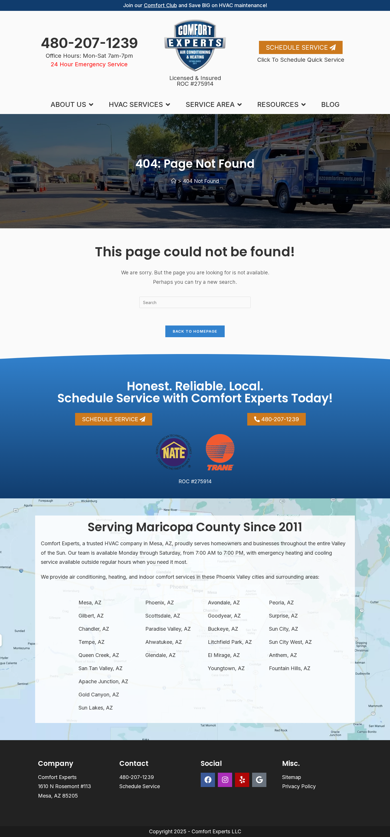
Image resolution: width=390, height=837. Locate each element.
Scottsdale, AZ (162, 616)
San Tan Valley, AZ (100, 668)
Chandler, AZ (94, 629)
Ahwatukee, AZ (163, 642)
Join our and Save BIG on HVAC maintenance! (195, 5)
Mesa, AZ (90, 603)
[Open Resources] (303, 104)
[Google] (259, 780)
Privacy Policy (299, 786)
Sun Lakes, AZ (96, 708)
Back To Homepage (195, 331)
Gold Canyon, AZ (99, 695)
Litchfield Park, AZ (230, 642)
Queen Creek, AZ (99, 655)
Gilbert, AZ (91, 616)
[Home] (173, 181)
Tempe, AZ (91, 642)
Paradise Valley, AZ (168, 629)
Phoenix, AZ (159, 603)
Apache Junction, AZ (103, 681)
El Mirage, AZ (224, 655)
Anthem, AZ (283, 655)
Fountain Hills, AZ (289, 668)
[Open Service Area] (239, 104)
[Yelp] (242, 780)
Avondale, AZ (224, 603)
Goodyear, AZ (224, 616)
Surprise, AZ (283, 616)
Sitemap (291, 777)
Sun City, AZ (283, 629)
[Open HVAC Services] (167, 104)
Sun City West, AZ (290, 642)
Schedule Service (139, 786)
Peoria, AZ (281, 603)
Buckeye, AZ (223, 629)
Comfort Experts (57, 777)
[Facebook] (208, 780)
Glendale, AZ (160, 655)
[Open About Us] (91, 104)
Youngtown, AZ (226, 668)
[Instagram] (225, 780)
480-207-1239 (89, 43)
